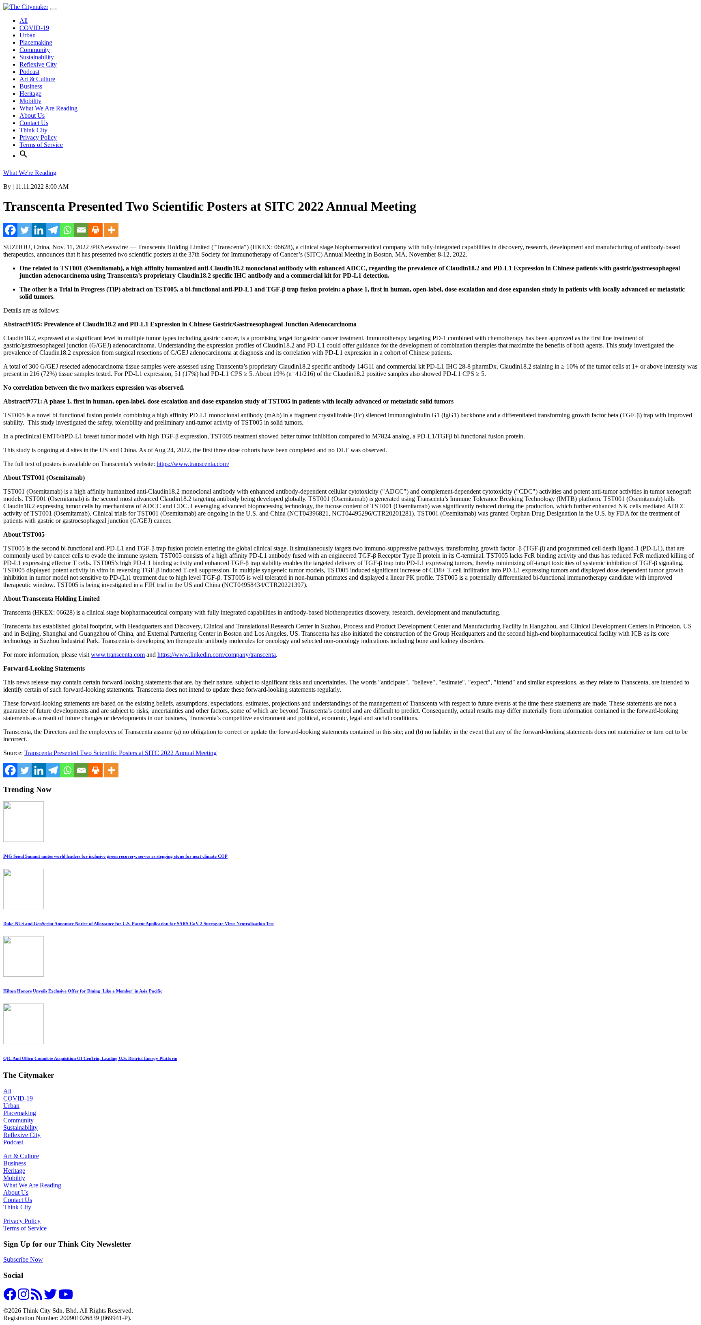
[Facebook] (10, 230)
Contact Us (33, 122)
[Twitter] (24, 230)
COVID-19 (34, 27)
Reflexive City (38, 64)
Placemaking (35, 42)
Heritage (30, 93)
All (23, 20)
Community (34, 49)
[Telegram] (53, 230)
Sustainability (36, 57)
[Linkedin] (39, 230)
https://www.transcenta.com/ (193, 463)
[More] (111, 230)
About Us (32, 115)
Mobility (30, 100)
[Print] (95, 230)
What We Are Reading (48, 108)
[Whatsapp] (67, 230)
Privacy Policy (38, 137)
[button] (23, 155)
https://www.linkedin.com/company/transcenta (216, 654)
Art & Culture (37, 79)
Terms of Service (41, 144)
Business (30, 86)
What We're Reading (29, 172)
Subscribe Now (23, 1259)
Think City (33, 130)
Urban (27, 35)
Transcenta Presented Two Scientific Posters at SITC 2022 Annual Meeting (120, 752)
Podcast (29, 71)
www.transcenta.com (118, 654)
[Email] (81, 230)
